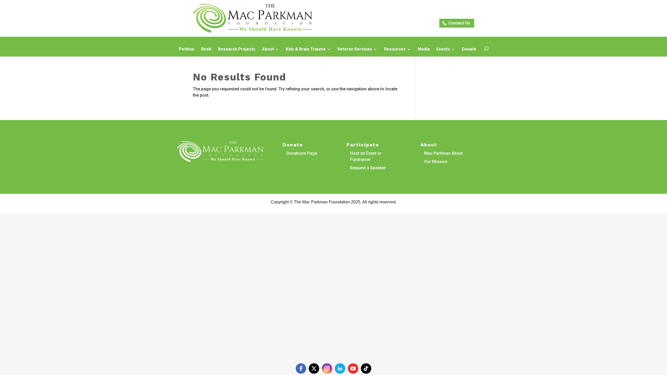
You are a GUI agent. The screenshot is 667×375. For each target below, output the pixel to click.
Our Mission (435, 161)
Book (206, 49)
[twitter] (314, 368)
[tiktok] (366, 368)
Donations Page (301, 153)
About (268, 49)
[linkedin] (340, 368)
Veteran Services (354, 49)
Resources (395, 49)
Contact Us (459, 23)
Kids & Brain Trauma (305, 49)
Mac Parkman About (443, 153)
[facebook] (301, 368)
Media (424, 49)
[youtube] (353, 368)
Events (443, 49)
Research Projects (236, 49)
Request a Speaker (368, 167)
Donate (469, 49)
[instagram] (327, 368)
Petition (186, 49)
